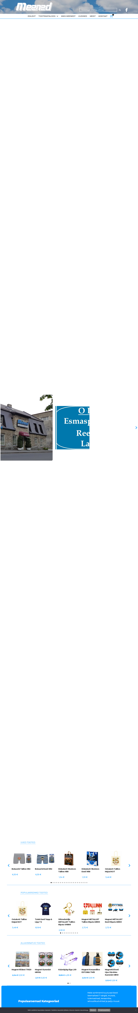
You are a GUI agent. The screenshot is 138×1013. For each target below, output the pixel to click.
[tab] (51, 882)
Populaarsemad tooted (34, 893)
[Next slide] (136, 427)
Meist (93, 16)
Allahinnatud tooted (33, 943)
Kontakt (102, 16)
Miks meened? (68, 16)
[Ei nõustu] (136, 1010)
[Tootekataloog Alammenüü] (57, 16)
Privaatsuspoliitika (103, 1010)
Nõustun (93, 1010)
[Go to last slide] (1, 427)
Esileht (32, 16)
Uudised (82, 16)
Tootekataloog (47, 16)
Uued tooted (28, 842)
